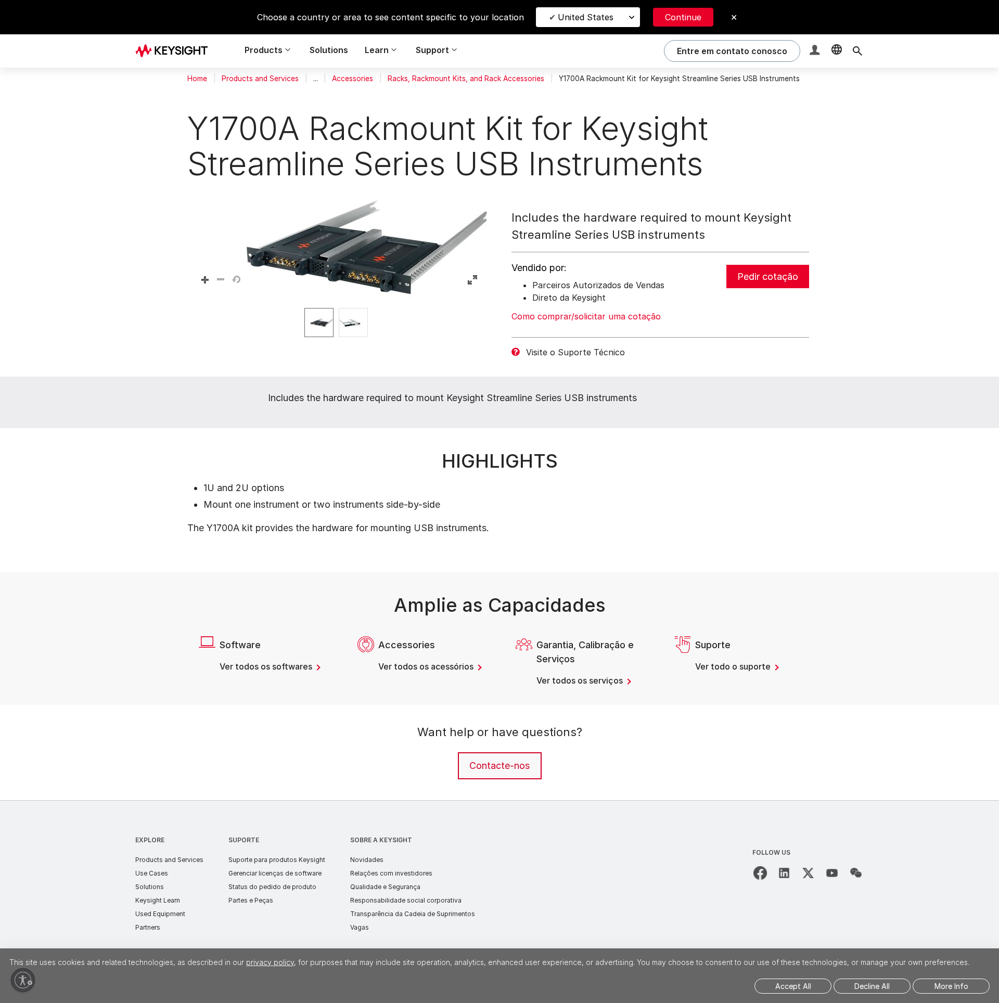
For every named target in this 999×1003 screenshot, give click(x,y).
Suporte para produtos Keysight (276, 860)
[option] (319, 322)
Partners (147, 927)
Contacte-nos (499, 765)
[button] (816, 51)
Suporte (243, 840)
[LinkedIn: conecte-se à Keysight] (784, 873)
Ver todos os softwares (267, 666)
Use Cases (151, 873)
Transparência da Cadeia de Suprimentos (412, 914)
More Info (951, 986)
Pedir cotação (767, 276)
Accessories (352, 78)
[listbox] (338, 323)
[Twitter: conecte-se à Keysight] (808, 873)
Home (197, 78)
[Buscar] (857, 51)
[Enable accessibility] (22, 980)
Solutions (329, 50)
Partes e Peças (250, 900)
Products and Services (260, 78)
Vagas (359, 927)
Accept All (793, 986)
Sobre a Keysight (381, 840)
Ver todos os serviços (580, 680)
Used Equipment (160, 914)
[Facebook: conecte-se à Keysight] (760, 873)
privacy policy (270, 962)
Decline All (872, 986)
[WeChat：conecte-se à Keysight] (856, 873)
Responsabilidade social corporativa (406, 900)
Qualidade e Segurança (385, 887)
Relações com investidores (391, 873)
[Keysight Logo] (175, 51)
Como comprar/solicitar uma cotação (586, 316)
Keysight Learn (157, 900)
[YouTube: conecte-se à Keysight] (832, 873)
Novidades (366, 860)
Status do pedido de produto (272, 887)
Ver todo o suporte (734, 666)
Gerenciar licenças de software (275, 873)
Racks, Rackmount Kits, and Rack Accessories (466, 78)
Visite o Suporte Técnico (575, 352)
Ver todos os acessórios (427, 666)
